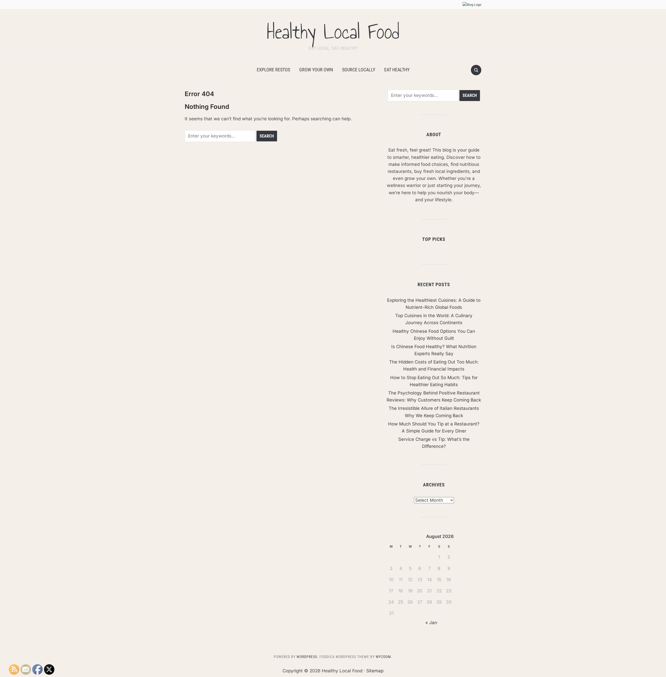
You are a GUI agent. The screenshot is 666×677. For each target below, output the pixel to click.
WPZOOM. (384, 657)
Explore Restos (273, 69)
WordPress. (307, 657)
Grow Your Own (316, 69)
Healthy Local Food (333, 32)
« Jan (431, 622)
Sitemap (374, 670)
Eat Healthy (396, 69)
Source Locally (358, 69)
